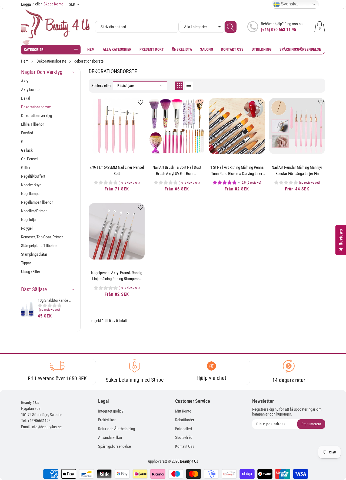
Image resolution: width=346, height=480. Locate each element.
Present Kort (151, 49)
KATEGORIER (34, 49)
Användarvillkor (110, 437)
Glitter (26, 167)
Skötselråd (183, 437)
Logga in (27, 4)
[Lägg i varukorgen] (103, 143)
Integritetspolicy (110, 411)
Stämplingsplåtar (34, 254)
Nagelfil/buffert (33, 176)
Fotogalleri (183, 428)
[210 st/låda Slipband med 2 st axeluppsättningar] (29, 309)
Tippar (26, 263)
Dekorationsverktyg (36, 115)
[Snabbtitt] (116, 139)
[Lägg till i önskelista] (140, 102)
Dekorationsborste (36, 107)
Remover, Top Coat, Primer (42, 237)
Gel (23, 141)
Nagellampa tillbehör (37, 202)
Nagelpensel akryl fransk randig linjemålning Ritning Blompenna (116, 275)
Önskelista (182, 49)
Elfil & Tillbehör (32, 124)
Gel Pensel (29, 159)
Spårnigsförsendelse (114, 446)
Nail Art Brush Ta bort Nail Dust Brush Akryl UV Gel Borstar (176, 170)
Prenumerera (311, 424)
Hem (91, 49)
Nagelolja (28, 219)
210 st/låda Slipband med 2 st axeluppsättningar (57, 301)
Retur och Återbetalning (116, 428)
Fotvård (27, 133)
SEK (72, 4)
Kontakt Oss (232, 49)
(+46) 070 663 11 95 (278, 29)
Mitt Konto (183, 411)
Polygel (26, 228)
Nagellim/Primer (34, 211)
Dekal (25, 98)
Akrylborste (30, 89)
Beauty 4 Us (189, 461)
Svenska (289, 4)
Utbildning (261, 49)
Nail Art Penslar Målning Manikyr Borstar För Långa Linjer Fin (297, 170)
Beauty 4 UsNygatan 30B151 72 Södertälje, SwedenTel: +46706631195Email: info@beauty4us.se (41, 414)
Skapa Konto (49, 4)
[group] (57, 308)
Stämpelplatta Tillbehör (39, 245)
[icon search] (231, 27)
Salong (206, 49)
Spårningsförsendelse (300, 49)
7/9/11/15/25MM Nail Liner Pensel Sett (116, 170)
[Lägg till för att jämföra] (130, 137)
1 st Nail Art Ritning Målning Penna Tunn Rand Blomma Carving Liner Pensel (237, 170)
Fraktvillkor (107, 419)
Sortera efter (101, 85)
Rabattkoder (184, 419)
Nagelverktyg (31, 185)
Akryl (25, 81)
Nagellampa (30, 193)
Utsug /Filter (30, 271)
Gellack (27, 150)
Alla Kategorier (117, 49)
